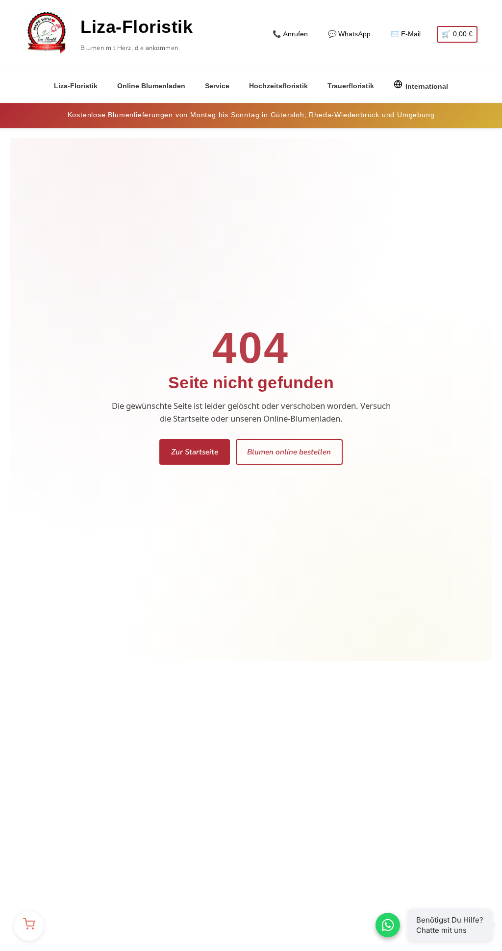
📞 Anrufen (290, 34)
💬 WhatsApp (349, 34)
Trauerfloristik (350, 86)
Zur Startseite (194, 452)
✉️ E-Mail (406, 34)
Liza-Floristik (76, 86)
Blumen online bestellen (289, 452)
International (426, 86)
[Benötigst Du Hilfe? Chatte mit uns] (388, 925)
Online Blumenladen (151, 86)
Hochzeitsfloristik (278, 86)
